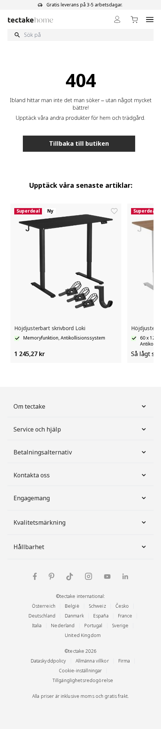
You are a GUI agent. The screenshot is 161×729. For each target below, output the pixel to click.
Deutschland (41, 616)
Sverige (120, 625)
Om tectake (29, 406)
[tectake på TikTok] (69, 576)
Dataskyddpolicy (48, 661)
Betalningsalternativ (42, 452)
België (72, 606)
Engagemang (31, 498)
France (125, 616)
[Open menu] (150, 19)
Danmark (74, 616)
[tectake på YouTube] (107, 576)
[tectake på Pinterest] (51, 576)
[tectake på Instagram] (88, 576)
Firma (124, 661)
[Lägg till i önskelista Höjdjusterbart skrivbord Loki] (114, 211)
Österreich (43, 606)
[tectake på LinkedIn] (125, 576)
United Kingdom (83, 635)
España (101, 616)
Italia (37, 625)
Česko (122, 606)
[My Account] (117, 19)
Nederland (63, 625)
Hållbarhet (28, 547)
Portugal (93, 625)
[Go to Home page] (30, 20)
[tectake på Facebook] (35, 576)
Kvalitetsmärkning (39, 522)
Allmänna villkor (92, 661)
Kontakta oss (31, 475)
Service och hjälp (37, 429)
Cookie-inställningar (80, 670)
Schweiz (97, 606)
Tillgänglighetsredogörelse (82, 680)
